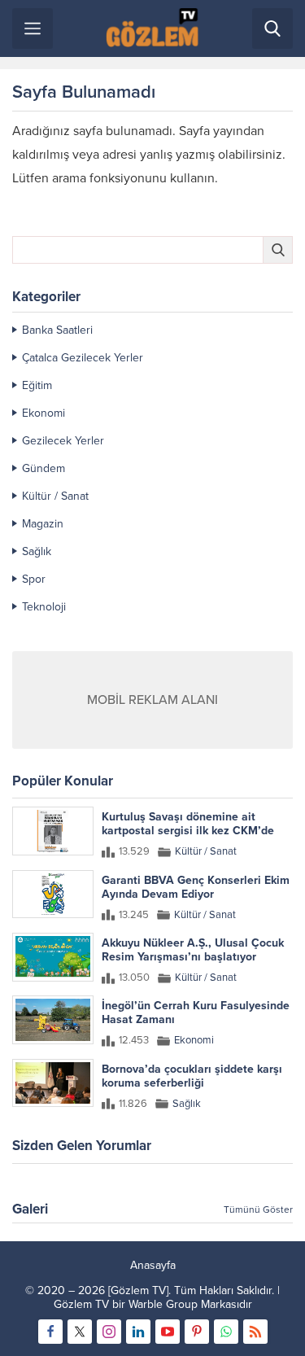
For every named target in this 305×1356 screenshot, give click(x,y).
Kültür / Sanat (55, 496)
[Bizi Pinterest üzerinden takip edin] (197, 1331)
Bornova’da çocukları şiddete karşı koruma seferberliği (192, 1076)
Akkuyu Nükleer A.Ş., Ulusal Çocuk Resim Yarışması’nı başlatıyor (193, 950)
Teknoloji (44, 607)
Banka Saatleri (57, 330)
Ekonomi (43, 413)
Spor (34, 579)
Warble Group (163, 1304)
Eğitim (37, 385)
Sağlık (36, 551)
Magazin (42, 524)
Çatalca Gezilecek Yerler (82, 358)
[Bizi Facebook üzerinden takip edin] (50, 1331)
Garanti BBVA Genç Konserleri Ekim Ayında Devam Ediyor (196, 887)
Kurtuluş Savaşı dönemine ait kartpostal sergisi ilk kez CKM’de (188, 824)
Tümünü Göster (258, 1209)
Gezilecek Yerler (63, 441)
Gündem (43, 468)
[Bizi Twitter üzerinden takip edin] (80, 1331)
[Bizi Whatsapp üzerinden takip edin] (226, 1331)
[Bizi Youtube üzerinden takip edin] (167, 1331)
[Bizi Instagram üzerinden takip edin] (109, 1331)
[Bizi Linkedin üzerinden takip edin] (138, 1331)
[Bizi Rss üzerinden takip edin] (255, 1331)
